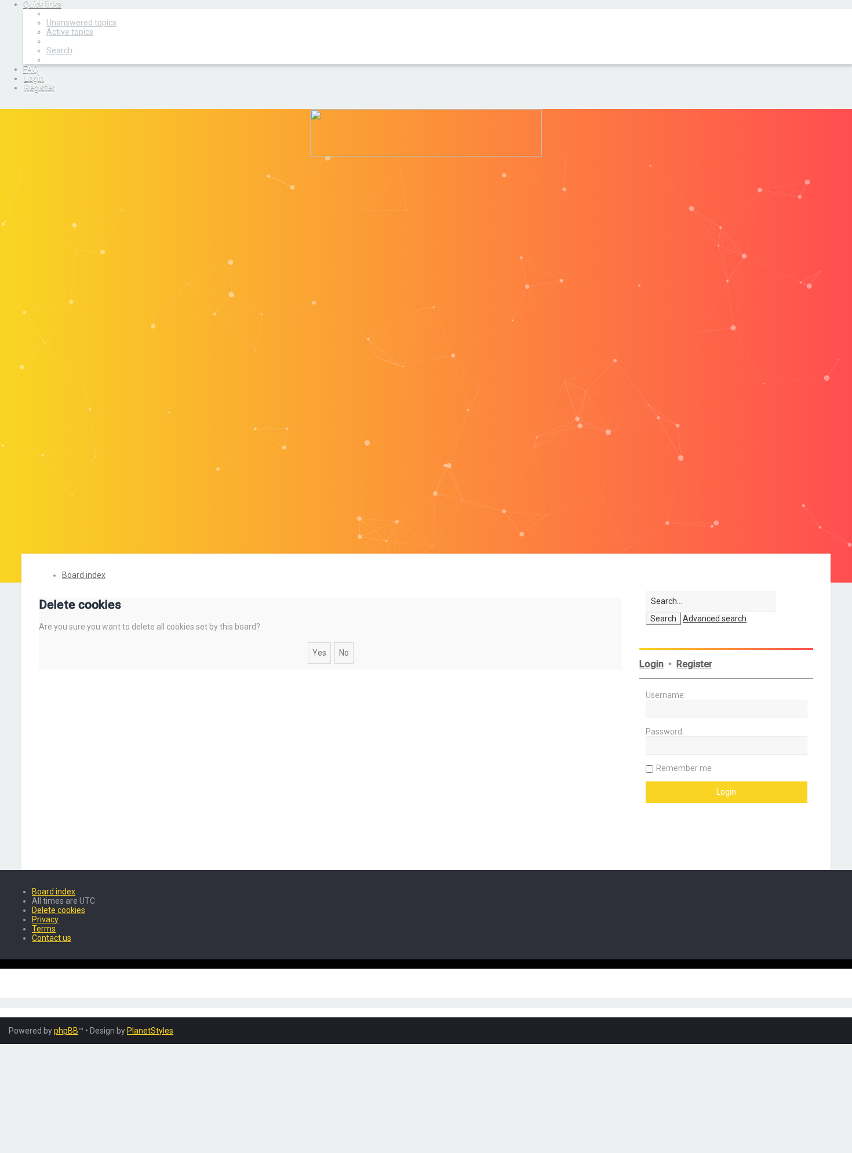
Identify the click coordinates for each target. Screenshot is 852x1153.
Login (651, 664)
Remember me (684, 768)
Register (694, 664)
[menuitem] (81, 22)
